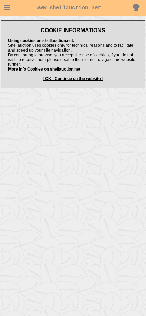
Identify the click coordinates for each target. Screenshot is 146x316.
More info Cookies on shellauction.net (44, 69)
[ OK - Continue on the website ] (73, 78)
